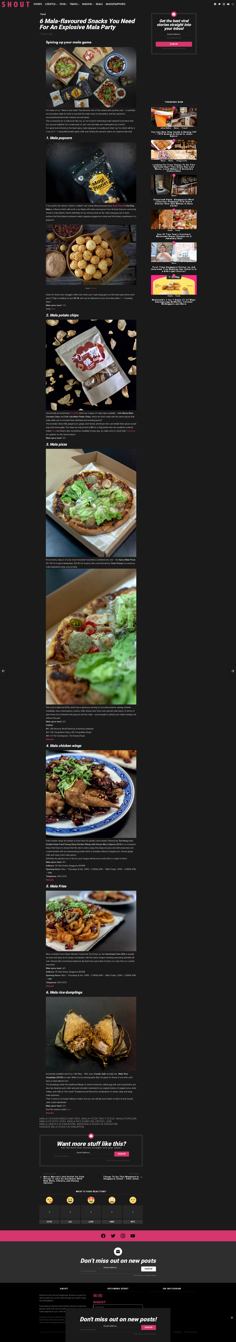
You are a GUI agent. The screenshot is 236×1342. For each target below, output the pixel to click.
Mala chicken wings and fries (60, 1119)
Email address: (83, 1152)
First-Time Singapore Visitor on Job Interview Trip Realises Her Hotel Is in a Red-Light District (174, 269)
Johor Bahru (165, 128)
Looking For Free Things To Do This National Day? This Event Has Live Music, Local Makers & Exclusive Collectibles (174, 168)
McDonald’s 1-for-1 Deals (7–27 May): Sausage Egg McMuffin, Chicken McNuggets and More (174, 302)
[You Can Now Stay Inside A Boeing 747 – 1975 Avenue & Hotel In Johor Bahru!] (174, 117)
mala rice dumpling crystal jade (90, 1122)
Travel (74, 4)
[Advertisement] (174, 78)
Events (38, 4)
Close (232, 1318)
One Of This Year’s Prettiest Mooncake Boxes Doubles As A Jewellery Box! (174, 236)
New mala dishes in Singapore (98, 1124)
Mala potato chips (53, 1122)
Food (63, 4)
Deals (99, 4)
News (176, 128)
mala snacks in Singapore (58, 1124)
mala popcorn (126, 1119)
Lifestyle (50, 4)
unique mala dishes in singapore (62, 1127)
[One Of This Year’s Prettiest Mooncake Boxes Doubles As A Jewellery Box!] (174, 219)
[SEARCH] (233, 4)
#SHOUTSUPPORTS (115, 4)
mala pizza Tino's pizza (99, 1119)
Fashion (87, 4)
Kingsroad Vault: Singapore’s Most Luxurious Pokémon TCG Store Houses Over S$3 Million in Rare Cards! (174, 202)
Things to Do (181, 161)
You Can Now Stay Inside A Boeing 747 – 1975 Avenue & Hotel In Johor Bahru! (174, 134)
